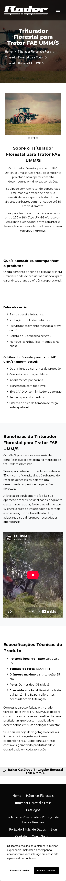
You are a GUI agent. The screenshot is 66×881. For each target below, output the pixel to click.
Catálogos (33, 810)
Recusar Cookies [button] (20, 870)
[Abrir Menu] (58, 10)
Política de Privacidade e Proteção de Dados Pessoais (33, 819)
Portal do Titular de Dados (27, 829)
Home (17, 796)
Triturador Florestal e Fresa (33, 803)
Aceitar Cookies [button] (46, 870)
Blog (54, 829)
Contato (21, 836)
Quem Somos (41, 836)
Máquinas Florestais (39, 796)
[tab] (29, 138)
